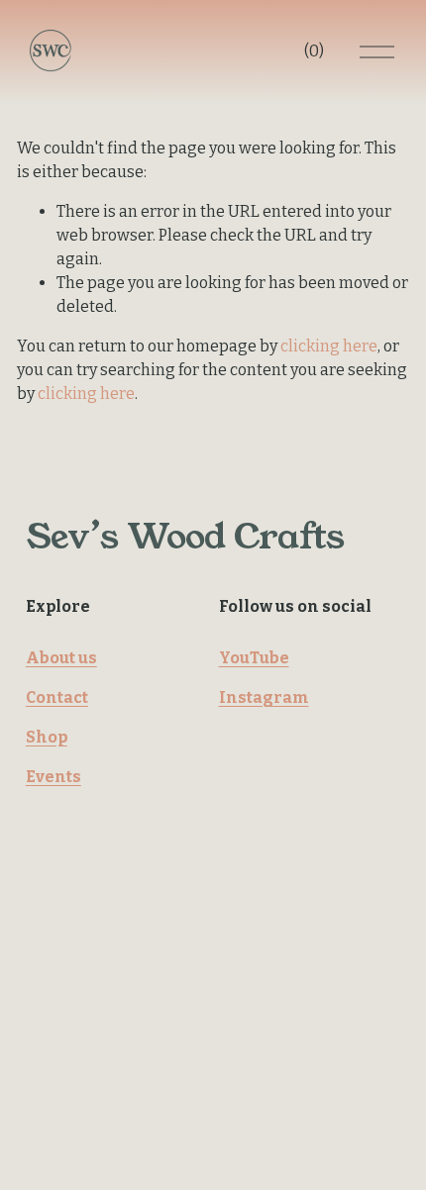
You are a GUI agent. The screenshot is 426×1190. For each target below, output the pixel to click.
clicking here (328, 346)
